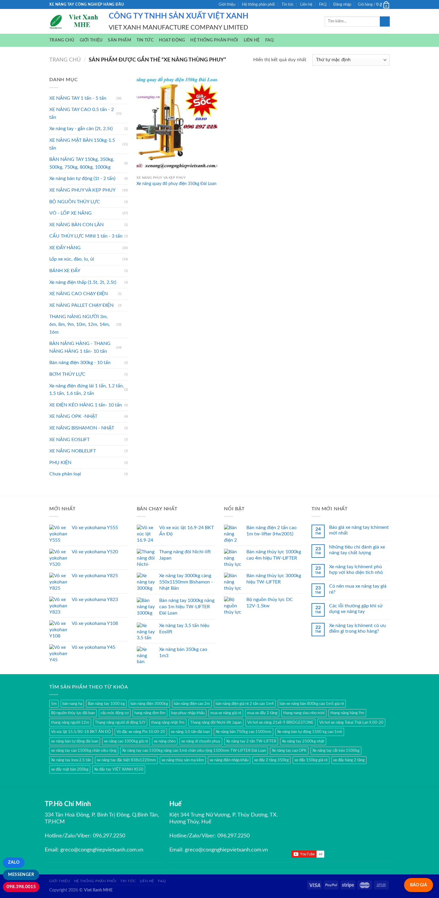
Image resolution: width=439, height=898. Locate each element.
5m (54, 704)
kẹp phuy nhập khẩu (188, 713)
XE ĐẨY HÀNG (65, 247)
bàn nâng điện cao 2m (192, 704)
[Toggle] (125, 98)
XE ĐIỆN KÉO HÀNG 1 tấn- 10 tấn (85, 405)
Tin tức (288, 4)
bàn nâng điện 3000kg (149, 704)
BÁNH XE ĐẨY (64, 270)
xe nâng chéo (165, 741)
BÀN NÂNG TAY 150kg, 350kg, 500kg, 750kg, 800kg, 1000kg (81, 163)
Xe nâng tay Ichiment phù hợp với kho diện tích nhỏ (356, 569)
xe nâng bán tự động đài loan (74, 741)
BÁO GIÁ (418, 885)
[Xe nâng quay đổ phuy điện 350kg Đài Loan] (176, 124)
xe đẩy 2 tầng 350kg (271, 760)
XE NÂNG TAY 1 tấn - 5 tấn (77, 98)
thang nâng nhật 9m (168, 722)
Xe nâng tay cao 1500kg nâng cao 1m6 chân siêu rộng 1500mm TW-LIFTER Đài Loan (194, 750)
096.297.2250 (109, 836)
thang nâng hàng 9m (347, 713)
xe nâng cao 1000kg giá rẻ (126, 741)
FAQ (322, 4)
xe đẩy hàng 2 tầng (349, 760)
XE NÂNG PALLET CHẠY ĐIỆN (81, 305)
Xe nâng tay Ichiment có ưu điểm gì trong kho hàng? (357, 628)
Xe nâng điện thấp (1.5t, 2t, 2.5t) (82, 282)
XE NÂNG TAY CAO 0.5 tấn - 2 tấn (81, 113)
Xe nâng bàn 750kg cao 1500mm (243, 732)
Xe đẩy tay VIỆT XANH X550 (118, 769)
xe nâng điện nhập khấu (229, 760)
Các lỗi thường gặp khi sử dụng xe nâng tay (356, 608)
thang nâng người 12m (70, 722)
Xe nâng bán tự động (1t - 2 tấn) (82, 178)
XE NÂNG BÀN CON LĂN (76, 224)
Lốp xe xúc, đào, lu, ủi (71, 259)
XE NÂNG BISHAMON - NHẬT (81, 428)
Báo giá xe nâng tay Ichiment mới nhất (359, 530)
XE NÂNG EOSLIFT (69, 439)
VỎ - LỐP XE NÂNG (70, 213)
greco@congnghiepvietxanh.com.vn (101, 850)
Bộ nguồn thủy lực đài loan (73, 713)
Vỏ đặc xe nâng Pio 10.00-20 (140, 732)
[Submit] (385, 21)
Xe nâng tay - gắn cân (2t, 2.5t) (81, 128)
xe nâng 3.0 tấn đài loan (190, 732)
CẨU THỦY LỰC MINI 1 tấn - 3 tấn (85, 236)
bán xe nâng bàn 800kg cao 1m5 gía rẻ (312, 704)
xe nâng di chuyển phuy (200, 741)
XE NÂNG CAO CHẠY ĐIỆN (78, 293)
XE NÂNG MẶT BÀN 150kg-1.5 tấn (82, 144)
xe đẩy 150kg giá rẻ (311, 760)
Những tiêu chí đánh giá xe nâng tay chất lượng (357, 550)
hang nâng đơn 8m (149, 713)
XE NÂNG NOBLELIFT (72, 451)
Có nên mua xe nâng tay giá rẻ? (357, 589)
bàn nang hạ (72, 704)
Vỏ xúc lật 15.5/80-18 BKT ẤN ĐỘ (81, 732)
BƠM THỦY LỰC (67, 374)
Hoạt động (172, 40)
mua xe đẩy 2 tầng (262, 713)
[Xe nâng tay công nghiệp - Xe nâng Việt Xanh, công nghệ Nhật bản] (74, 21)
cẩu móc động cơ (115, 713)
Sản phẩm (119, 40)
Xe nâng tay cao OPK (289, 750)
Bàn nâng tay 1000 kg (106, 704)
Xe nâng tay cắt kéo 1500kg (336, 750)
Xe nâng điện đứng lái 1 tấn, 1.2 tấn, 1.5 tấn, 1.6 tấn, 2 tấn (86, 389)
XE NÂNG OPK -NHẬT (73, 416)
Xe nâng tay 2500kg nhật (303, 741)
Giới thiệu (227, 4)
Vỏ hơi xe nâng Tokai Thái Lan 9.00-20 (351, 722)
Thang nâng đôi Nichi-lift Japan (216, 722)
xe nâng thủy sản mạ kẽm (183, 760)
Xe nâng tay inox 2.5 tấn (71, 760)
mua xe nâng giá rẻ (225, 713)
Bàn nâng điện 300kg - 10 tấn (79, 362)
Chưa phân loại (65, 474)
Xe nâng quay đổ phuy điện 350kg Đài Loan (176, 183)
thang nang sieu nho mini (304, 713)
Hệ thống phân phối (258, 4)
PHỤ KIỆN (60, 462)
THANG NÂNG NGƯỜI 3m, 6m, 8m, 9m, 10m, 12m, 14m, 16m (79, 324)
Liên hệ (306, 4)
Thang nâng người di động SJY (120, 722)
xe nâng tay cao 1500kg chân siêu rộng (83, 750)
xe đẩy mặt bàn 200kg (69, 769)
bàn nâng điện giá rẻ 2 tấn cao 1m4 (245, 704)
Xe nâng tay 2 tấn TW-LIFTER (251, 741)
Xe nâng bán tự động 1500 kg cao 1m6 (309, 732)
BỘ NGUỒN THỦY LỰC (74, 201)
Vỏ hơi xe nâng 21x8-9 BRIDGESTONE (280, 722)
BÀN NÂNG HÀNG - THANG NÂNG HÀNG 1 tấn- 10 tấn (79, 347)
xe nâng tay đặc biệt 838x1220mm (126, 760)
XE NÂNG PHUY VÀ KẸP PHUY (82, 190)
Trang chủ (61, 40)
